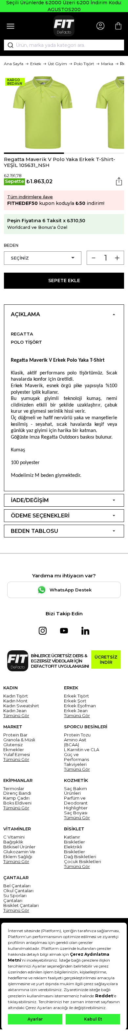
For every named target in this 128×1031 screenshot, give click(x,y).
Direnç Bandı (17, 793)
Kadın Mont (15, 700)
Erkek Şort (75, 700)
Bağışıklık (13, 842)
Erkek (35, 63)
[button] (34, 153)
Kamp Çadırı (16, 798)
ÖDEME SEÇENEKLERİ (40, 516)
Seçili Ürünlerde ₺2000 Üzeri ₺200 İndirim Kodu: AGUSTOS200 (64, 6)
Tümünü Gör (16, 715)
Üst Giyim (57, 63)
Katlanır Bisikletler (74, 839)
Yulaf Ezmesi (16, 754)
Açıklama (25, 314)
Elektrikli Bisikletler (74, 849)
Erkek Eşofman (80, 705)
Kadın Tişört (15, 696)
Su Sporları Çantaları (15, 898)
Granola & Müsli (19, 739)
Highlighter (76, 807)
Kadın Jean (15, 710)
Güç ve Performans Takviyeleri (76, 759)
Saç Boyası (75, 812)
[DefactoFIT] (64, 26)
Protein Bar (15, 735)
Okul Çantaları (18, 890)
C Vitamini (14, 837)
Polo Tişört (84, 63)
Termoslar (13, 788)
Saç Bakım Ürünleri (75, 791)
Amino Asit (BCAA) (75, 742)
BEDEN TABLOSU (34, 531)
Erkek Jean (76, 710)
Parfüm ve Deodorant (76, 800)
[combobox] (64, 45)
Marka (107, 63)
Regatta (22, 333)
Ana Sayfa (13, 63)
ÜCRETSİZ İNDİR (106, 659)
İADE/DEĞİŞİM (30, 500)
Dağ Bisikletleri (80, 856)
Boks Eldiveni (17, 803)
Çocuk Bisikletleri (82, 861)
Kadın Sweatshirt (21, 705)
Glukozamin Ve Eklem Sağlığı (19, 854)
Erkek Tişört (76, 696)
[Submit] (8, 45)
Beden (11, 245)
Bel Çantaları (17, 885)
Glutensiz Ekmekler (13, 747)
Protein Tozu (77, 735)
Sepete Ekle (64, 280)
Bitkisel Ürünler (19, 846)
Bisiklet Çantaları (21, 905)
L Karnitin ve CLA (81, 749)
